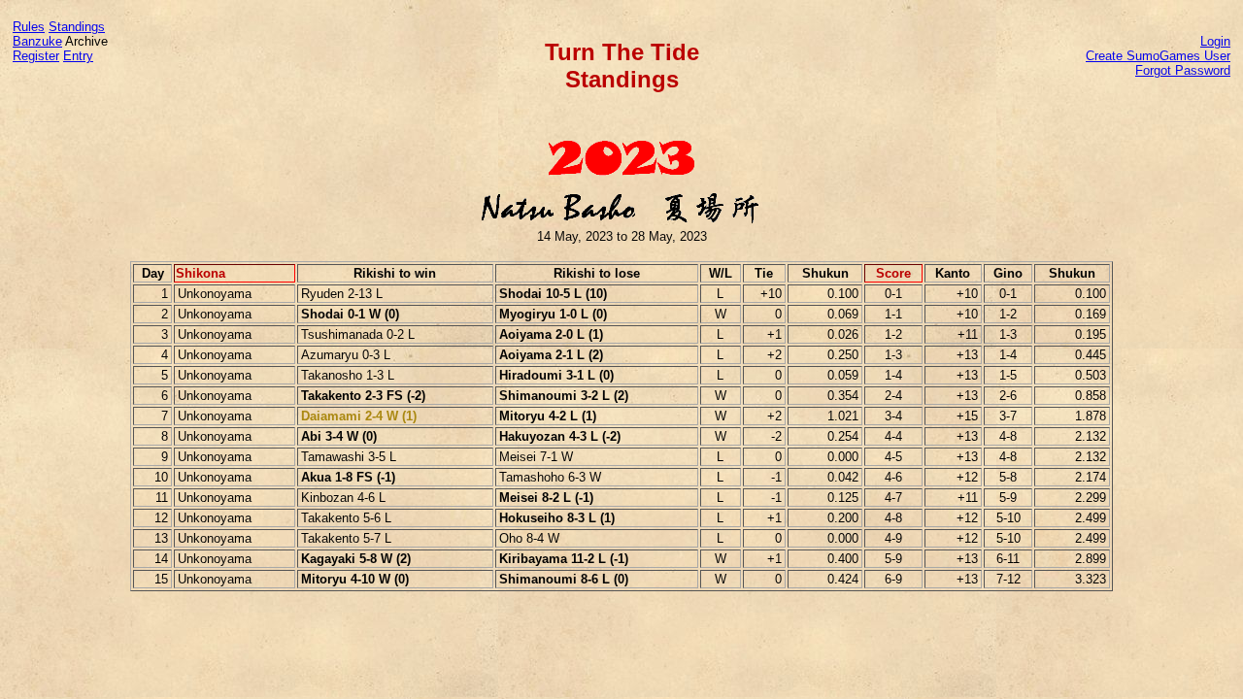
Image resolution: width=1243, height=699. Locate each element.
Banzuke (37, 41)
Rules (29, 26)
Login (1215, 41)
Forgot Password (1182, 70)
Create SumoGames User (1158, 56)
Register (36, 56)
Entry (78, 56)
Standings (77, 26)
